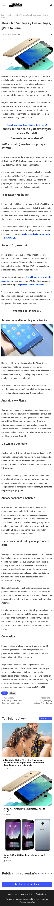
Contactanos (41, 894)
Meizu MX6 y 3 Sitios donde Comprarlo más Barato (24, 856)
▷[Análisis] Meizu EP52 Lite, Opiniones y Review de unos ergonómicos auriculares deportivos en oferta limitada (23, 762)
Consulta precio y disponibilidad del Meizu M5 (27, 125)
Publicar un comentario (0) (27, 884)
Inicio (3, 15)
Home (9, 894)
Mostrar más (45, 718)
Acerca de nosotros (24, 894)
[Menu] (3, 5)
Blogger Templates (23, 899)
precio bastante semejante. (32, 284)
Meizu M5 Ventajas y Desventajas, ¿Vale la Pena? (24, 810)
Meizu (10, 15)
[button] (51, 5)
